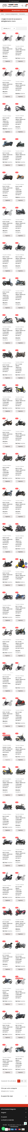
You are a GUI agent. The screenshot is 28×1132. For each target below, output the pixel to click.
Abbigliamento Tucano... (7, 1091)
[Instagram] (26, 567)
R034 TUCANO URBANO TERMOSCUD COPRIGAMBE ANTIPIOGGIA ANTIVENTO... (6, 122)
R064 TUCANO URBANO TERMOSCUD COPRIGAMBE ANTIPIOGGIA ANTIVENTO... (20, 260)
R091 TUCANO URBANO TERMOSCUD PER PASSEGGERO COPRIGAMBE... (20, 576)
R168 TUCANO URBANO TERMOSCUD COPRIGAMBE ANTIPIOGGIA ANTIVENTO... (7, 891)
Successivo (25, 1081)
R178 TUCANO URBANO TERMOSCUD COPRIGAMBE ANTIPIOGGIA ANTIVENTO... (20, 959)
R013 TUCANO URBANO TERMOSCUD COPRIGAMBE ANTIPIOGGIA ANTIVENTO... (7, 50)
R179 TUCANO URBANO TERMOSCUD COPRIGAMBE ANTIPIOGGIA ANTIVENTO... (6, 994)
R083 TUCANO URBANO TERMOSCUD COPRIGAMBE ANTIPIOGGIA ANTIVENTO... (20, 472)
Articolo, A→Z (9, 28)
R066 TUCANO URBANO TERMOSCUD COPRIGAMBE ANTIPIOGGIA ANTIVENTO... (6, 296)
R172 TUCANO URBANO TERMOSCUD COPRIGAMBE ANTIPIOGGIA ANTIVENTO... (7, 925)
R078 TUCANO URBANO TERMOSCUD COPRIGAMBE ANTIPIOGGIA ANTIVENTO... (7, 402)
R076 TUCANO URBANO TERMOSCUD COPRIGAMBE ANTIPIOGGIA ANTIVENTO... (7, 368)
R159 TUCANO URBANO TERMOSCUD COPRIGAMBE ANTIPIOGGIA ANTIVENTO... (20, 784)
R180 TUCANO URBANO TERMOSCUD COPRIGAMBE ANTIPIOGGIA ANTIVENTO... (20, 995)
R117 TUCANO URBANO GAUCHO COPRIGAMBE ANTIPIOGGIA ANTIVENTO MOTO (20, 645)
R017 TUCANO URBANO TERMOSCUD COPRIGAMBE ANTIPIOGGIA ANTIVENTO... (20, 51)
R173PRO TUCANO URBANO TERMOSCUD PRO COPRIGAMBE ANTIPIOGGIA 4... (20, 924)
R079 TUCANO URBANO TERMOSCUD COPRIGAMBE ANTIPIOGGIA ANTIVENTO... (20, 402)
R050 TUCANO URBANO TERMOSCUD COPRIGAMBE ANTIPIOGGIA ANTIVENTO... (20, 225)
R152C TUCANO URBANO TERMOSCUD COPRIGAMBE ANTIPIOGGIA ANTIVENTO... (7, 715)
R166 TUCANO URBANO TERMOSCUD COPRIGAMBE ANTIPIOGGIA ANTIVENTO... (20, 855)
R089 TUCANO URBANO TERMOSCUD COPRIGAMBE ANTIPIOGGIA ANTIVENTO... (19, 542)
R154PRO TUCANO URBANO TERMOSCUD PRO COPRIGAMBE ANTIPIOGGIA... (7, 750)
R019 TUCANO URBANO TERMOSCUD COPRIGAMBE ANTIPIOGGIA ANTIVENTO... (7, 86)
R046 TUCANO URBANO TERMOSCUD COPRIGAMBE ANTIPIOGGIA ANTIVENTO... (19, 190)
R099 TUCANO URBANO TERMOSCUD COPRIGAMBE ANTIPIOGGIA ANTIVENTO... (6, 646)
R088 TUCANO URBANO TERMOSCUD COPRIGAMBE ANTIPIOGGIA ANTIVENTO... (7, 541)
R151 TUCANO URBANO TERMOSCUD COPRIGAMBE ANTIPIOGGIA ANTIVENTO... (20, 681)
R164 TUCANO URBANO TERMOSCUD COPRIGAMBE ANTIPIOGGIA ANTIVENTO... (20, 819)
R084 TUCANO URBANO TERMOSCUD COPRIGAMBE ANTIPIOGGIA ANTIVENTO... (7, 506)
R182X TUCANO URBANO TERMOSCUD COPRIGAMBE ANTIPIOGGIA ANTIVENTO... (7, 1029)
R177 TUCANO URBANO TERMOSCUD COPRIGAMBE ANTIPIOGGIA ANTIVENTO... (7, 958)
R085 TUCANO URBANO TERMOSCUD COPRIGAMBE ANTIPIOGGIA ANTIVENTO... (20, 506)
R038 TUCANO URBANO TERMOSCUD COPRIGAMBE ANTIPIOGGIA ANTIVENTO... (20, 156)
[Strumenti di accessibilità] (6, 1129)
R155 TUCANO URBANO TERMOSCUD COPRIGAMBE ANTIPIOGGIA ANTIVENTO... (7, 784)
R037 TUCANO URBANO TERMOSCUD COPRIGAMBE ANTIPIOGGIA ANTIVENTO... (7, 156)
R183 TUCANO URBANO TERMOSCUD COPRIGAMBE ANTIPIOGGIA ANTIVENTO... (20, 1029)
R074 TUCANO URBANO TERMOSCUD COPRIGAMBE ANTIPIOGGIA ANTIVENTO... (20, 332)
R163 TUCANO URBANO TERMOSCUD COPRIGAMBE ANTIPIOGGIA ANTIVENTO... (6, 820)
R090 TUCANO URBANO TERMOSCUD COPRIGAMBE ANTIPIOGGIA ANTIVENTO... (7, 576)
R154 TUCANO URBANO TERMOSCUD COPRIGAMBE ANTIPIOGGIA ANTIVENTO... (20, 751)
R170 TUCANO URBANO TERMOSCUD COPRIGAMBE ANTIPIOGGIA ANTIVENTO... (19, 891)
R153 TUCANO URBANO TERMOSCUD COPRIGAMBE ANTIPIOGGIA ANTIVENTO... (19, 716)
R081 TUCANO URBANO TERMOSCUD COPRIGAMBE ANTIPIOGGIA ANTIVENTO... (20, 437)
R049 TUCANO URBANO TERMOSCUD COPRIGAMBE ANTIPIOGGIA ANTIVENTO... (7, 225)
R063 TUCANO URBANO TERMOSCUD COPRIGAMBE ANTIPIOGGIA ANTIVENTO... (7, 260)
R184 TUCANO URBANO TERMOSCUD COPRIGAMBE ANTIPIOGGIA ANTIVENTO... (7, 1063)
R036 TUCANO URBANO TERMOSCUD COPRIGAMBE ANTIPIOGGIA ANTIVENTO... (20, 121)
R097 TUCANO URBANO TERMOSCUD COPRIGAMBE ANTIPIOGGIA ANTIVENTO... (20, 610)
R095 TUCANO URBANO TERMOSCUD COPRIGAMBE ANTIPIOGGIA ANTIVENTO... (7, 611)
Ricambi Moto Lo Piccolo (19, 10)
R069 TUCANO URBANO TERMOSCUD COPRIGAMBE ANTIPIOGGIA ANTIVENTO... (20, 296)
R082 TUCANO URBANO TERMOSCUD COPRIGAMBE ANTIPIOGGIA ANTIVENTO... (6, 471)
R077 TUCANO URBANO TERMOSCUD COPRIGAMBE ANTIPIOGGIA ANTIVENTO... (19, 368)
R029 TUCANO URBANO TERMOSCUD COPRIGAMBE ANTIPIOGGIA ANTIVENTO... (20, 87)
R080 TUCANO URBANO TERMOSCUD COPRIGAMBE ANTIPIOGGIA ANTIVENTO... (7, 436)
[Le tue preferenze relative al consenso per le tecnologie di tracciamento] (25, 1123)
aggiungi (7, 61)
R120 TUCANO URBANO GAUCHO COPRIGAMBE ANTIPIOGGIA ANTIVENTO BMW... (7, 680)
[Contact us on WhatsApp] (3, 1129)
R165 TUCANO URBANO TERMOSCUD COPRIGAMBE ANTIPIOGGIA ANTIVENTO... (7, 856)
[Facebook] (26, 563)
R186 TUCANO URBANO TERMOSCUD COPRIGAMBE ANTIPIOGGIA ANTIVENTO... (19, 1063)
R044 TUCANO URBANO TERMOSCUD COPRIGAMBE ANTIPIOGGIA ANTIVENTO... (7, 190)
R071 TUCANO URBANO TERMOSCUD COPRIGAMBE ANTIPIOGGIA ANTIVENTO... (7, 332)
